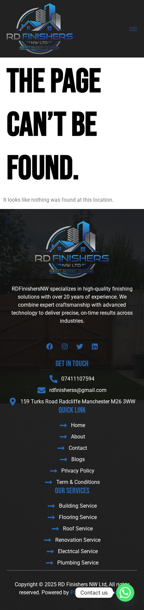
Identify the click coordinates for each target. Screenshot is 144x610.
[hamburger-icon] (133, 28)
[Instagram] (64, 346)
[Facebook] (49, 346)
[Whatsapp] (125, 593)
